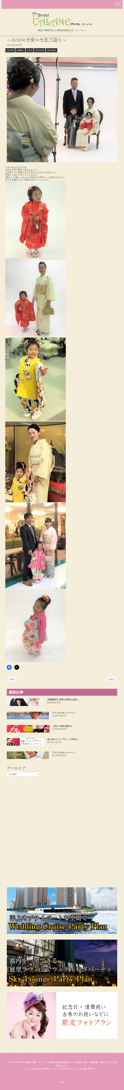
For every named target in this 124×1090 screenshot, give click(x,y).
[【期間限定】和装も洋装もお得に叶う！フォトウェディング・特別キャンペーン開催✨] (25, 702)
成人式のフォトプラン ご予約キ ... (63, 739)
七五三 (29, 50)
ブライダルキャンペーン (63, 713)
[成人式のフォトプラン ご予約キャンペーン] (25, 742)
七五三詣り (51, 50)
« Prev (11, 679)
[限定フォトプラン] (62, 1015)
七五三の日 (39, 50)
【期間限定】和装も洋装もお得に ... (63, 699)
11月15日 (10, 50)
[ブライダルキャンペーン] (28, 715)
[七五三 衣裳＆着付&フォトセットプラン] (28, 729)
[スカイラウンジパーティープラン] (62, 963)
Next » (111, 679)
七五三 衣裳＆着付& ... (63, 726)
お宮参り (20, 50)
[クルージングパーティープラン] (62, 910)
